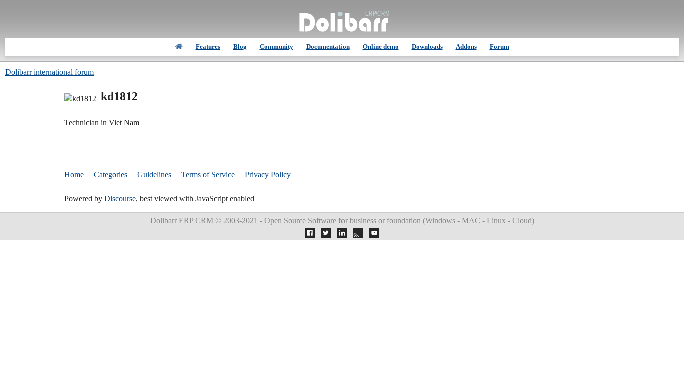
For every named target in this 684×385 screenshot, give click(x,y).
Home (74, 174)
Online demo (381, 46)
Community (276, 46)
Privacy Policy (268, 174)
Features (208, 46)
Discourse (120, 198)
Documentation (328, 46)
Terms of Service (208, 174)
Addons (466, 46)
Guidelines (154, 174)
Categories (110, 174)
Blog (240, 46)
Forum (499, 46)
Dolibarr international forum (49, 72)
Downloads (427, 46)
